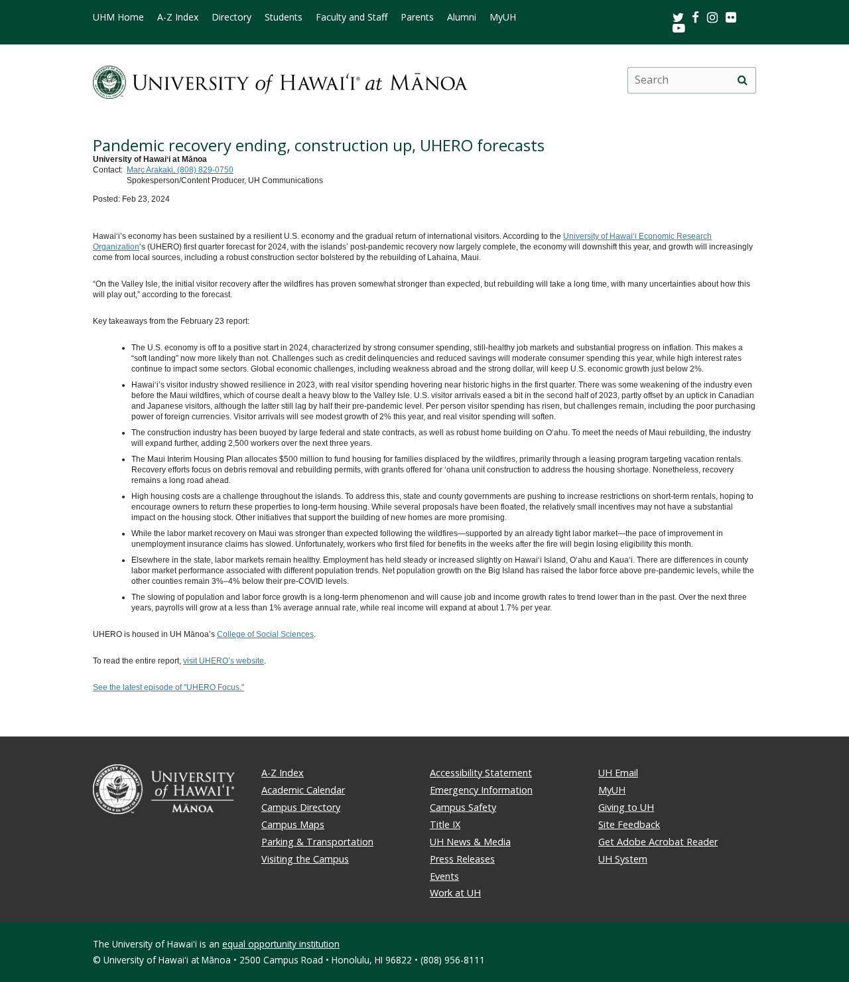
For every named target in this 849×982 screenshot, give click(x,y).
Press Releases (462, 859)
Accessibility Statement (481, 772)
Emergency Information (481, 790)
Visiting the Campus (305, 859)
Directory (231, 17)
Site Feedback (629, 824)
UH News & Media (470, 841)
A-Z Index (177, 17)
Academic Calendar (303, 790)
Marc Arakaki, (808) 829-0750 (180, 170)
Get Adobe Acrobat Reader (658, 841)
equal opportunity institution (281, 944)
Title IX (445, 824)
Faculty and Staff (351, 17)
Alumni (461, 17)
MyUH (503, 17)
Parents (417, 17)
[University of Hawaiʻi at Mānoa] (280, 79)
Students (283, 17)
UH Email (618, 772)
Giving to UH (626, 807)
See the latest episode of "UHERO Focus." (168, 687)
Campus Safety (463, 807)
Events (444, 876)
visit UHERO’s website (223, 661)
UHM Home (118, 17)
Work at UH (455, 892)
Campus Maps (292, 824)
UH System (622, 859)
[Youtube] (679, 27)
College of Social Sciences (265, 634)
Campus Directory (300, 807)
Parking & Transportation (317, 841)
